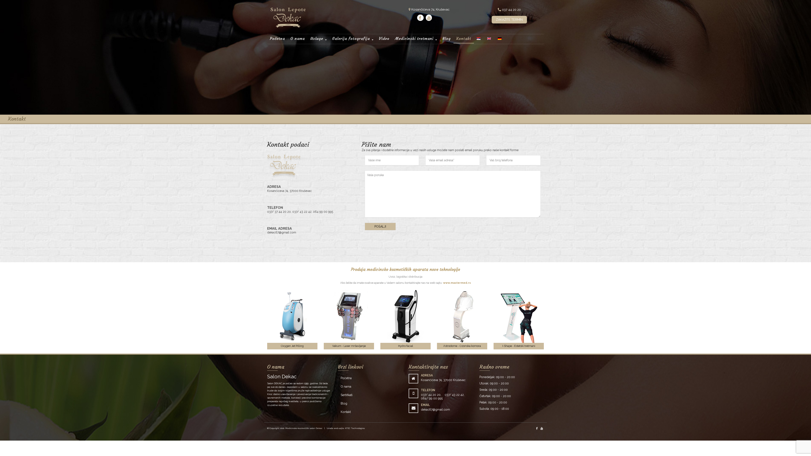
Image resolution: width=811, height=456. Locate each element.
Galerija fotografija (351, 38)
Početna (277, 38)
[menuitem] (478, 38)
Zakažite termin (509, 20)
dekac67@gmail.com (435, 409)
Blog (446, 38)
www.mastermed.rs (457, 282)
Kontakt (463, 38)
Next (550, 320)
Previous (261, 320)
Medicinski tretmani (415, 38)
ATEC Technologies (355, 428)
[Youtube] (429, 18)
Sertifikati (346, 395)
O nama (297, 38)
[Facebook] (420, 18)
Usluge (317, 38)
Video (384, 38)
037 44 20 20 (511, 10)
